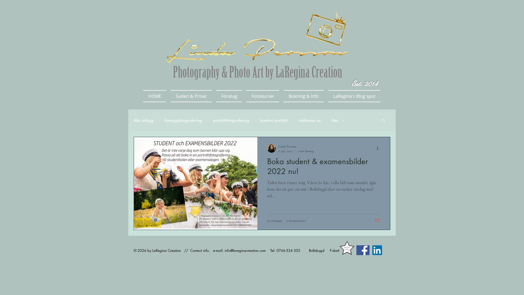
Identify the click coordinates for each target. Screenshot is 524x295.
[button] (191, 96)
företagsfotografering (183, 120)
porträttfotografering (231, 120)
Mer (335, 120)
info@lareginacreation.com (245, 250)
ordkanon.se (310, 120)
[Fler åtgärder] (379, 148)
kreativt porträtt (274, 120)
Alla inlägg (143, 120)
